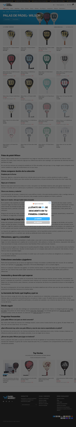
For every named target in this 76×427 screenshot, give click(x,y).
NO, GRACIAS (38, 222)
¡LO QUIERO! (38, 219)
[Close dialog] (50, 203)
